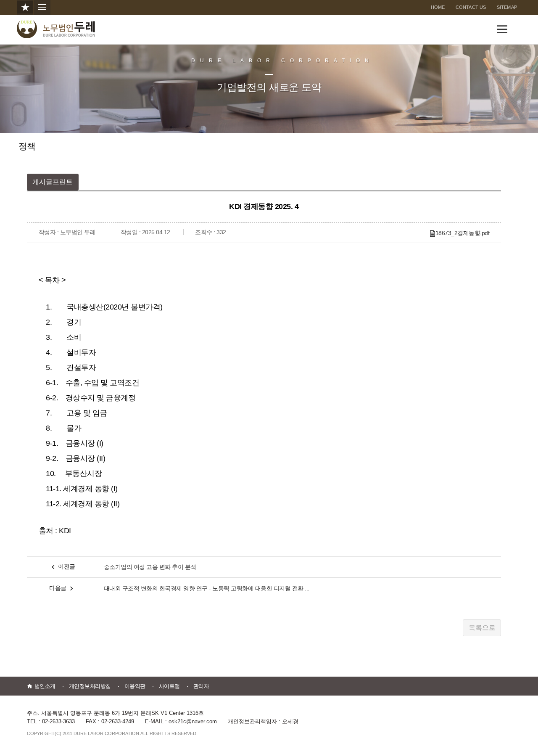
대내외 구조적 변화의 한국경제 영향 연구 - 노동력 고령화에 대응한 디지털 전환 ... (206, 588)
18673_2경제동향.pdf (462, 233)
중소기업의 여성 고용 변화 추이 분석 (150, 567)
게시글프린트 (52, 181)
